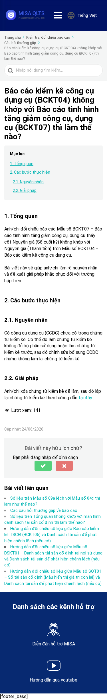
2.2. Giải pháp (25, 190)
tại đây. (85, 397)
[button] (43, 466)
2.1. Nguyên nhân (28, 182)
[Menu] (58, 15)
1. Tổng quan (21, 163)
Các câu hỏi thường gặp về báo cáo (43, 510)
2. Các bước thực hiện (30, 172)
